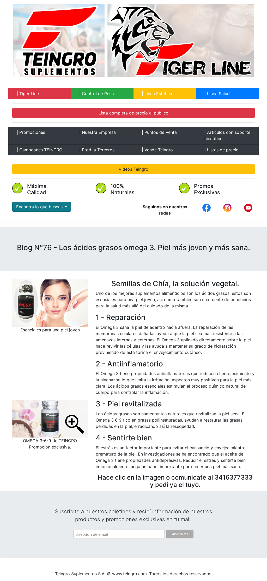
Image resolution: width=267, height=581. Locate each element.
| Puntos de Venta (159, 132)
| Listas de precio (221, 149)
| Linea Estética (157, 93)
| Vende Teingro (157, 149)
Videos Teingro (133, 169)
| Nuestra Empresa (97, 132)
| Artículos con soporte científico (227, 135)
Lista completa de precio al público (133, 113)
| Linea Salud (217, 93)
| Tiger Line (28, 93)
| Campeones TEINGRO (39, 149)
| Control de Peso (96, 93)
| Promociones (31, 132)
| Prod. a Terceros (96, 149)
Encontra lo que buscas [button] (40, 206)
